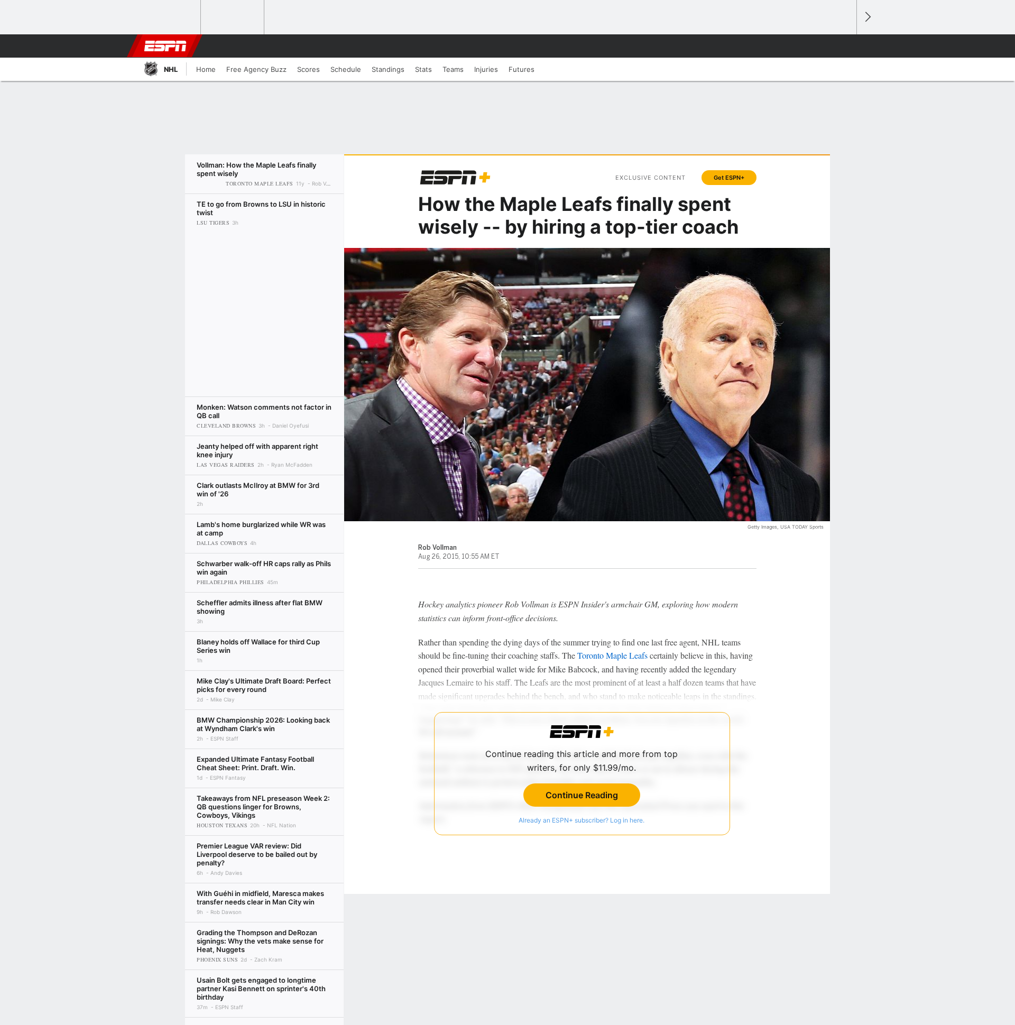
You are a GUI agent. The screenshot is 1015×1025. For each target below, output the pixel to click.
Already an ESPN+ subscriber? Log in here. (581, 820)
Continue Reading (582, 795)
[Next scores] (867, 17)
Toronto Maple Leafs (612, 655)
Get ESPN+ (729, 177)
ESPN (165, 46)
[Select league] (170, 17)
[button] (843, 46)
